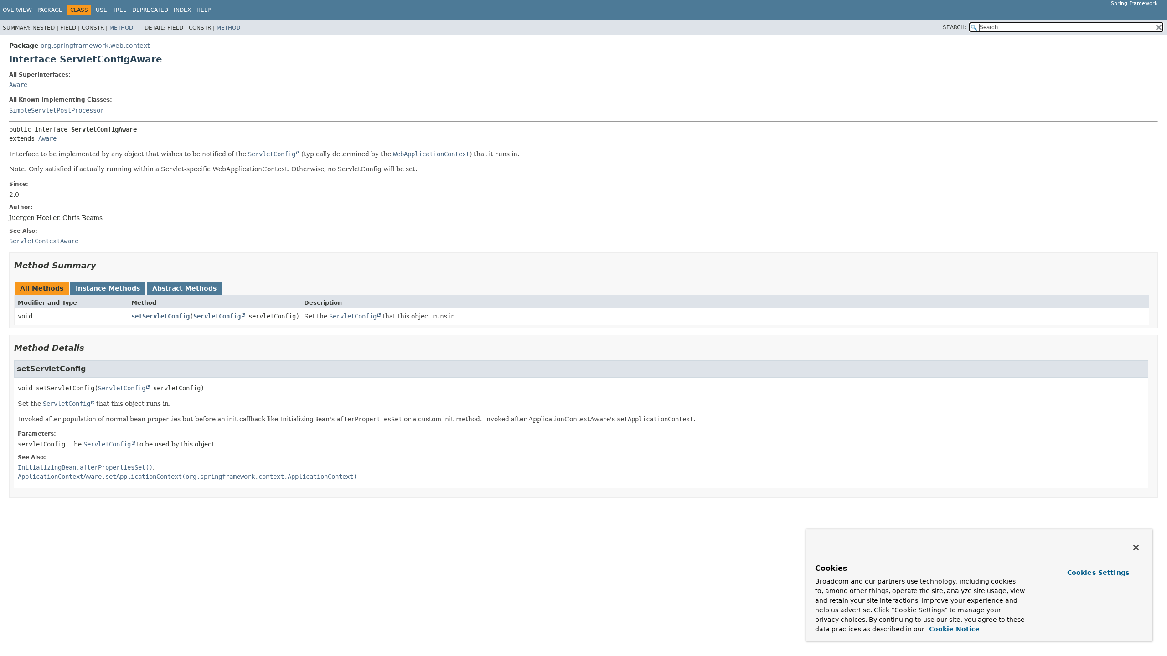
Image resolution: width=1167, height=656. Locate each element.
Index (182, 10)
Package (49, 10)
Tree (120, 10)
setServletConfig (160, 316)
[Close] (1136, 548)
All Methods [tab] (41, 288)
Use (101, 10)
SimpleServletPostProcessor (56, 110)
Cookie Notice (953, 629)
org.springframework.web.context (95, 45)
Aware (18, 84)
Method (121, 28)
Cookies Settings (1098, 572)
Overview (17, 10)
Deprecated (150, 10)
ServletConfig (217, 316)
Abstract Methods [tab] (184, 288)
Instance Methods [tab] (108, 288)
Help (203, 10)
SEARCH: (954, 27)
